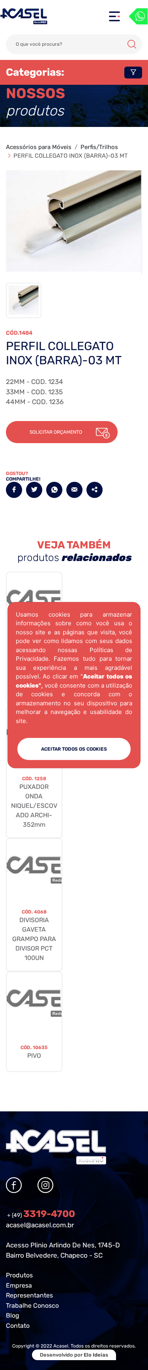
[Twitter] (34, 490)
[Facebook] (14, 490)
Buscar (132, 44)
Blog (12, 1315)
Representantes (29, 1295)
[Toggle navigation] (114, 16)
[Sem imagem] (34, 869)
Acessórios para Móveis (38, 147)
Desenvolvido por (74, 1355)
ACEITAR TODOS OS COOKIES (74, 749)
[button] (62, 432)
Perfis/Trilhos (99, 147)
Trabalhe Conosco (32, 1305)
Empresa (19, 1285)
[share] (94, 490)
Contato (18, 1325)
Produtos (19, 1275)
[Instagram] (45, 1185)
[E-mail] (74, 490)
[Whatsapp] (138, 16)
